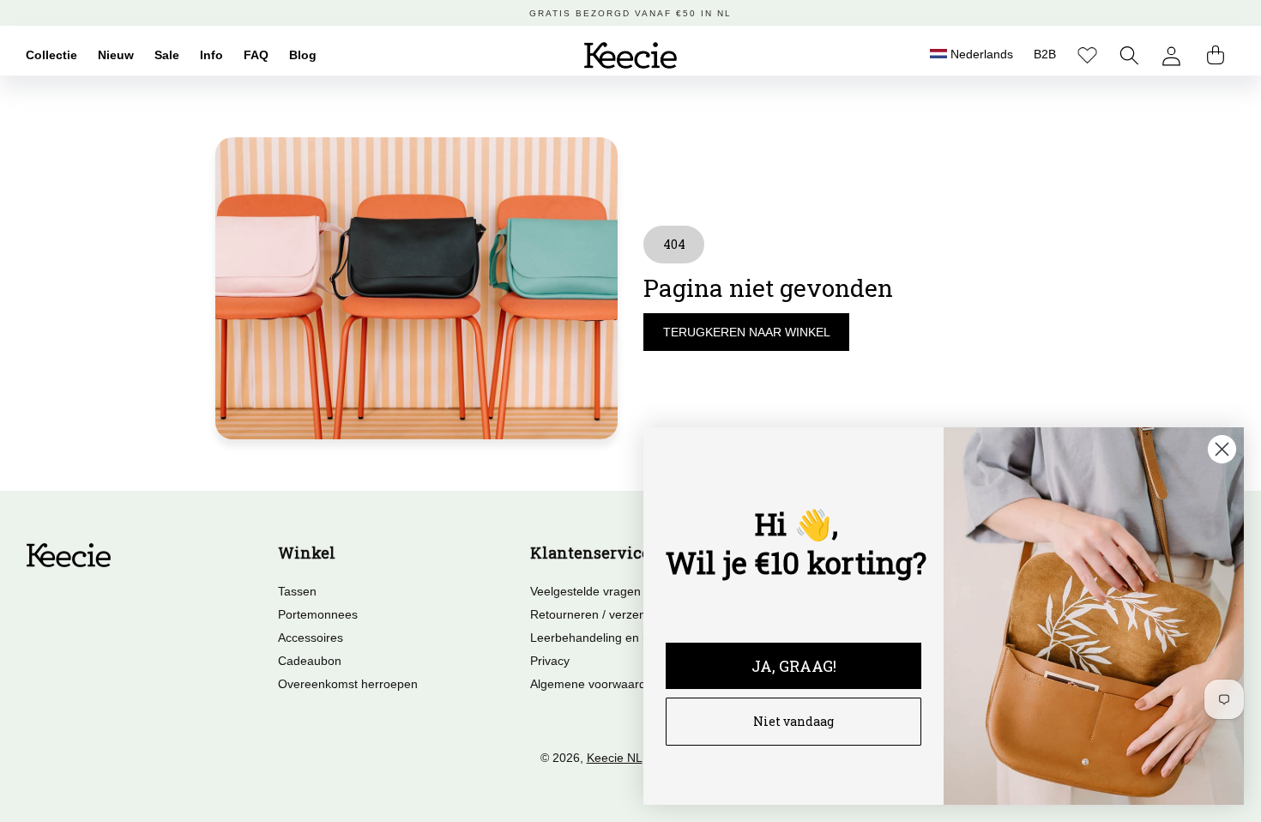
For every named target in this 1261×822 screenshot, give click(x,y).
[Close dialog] (1222, 449)
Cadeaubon (309, 661)
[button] (1129, 55)
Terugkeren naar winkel (746, 332)
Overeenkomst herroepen (348, 684)
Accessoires (310, 637)
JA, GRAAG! (793, 666)
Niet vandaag (793, 721)
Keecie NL (615, 758)
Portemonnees (318, 614)
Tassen (297, 591)
